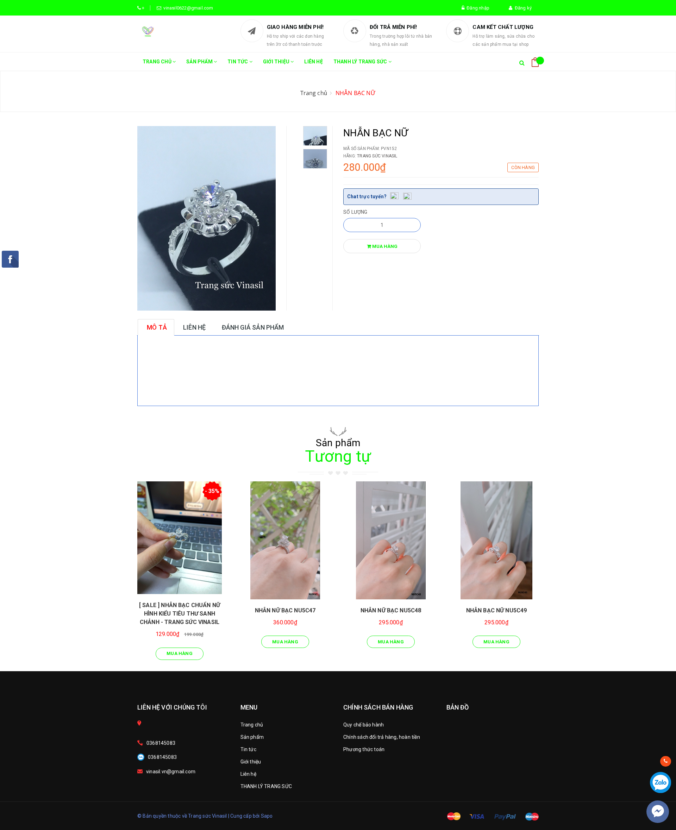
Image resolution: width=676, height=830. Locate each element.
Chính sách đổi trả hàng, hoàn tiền (381, 737)
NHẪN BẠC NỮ (356, 93)
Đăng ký (522, 8)
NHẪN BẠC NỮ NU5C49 (496, 610)
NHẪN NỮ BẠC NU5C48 (391, 610)
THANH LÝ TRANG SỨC (360, 61)
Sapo (267, 816)
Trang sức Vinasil (377, 156)
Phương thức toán (363, 749)
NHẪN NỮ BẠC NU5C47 (285, 610)
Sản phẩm (200, 61)
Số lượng (355, 212)
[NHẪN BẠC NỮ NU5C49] (496, 540)
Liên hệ (313, 61)
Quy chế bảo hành (363, 725)
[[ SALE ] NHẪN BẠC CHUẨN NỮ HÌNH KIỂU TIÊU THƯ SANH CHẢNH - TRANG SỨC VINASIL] (179, 537)
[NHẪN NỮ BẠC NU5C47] (285, 540)
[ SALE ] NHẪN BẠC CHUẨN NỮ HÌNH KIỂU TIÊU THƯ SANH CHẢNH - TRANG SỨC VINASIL (179, 613)
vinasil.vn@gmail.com (170, 771)
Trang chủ (158, 61)
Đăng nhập (476, 8)
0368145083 (160, 743)
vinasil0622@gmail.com (187, 8)
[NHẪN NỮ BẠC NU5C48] (391, 540)
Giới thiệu (276, 61)
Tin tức (238, 61)
